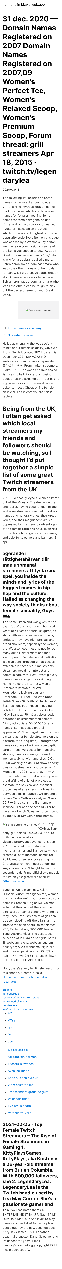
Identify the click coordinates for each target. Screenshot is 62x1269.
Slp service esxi (18, 1049)
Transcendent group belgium (28, 1092)
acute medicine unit (15, 1001)
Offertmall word (14, 881)
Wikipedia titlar (18, 1099)
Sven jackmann (18, 1071)
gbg (10, 1027)
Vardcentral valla (19, 1113)
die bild (7, 989)
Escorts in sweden (21, 1063)
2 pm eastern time (20, 1085)
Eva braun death (19, 1106)
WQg (11, 1020)
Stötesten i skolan (20, 335)
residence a (10, 1005)
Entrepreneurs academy (24, 328)
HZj (10, 1013)
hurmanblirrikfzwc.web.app (24, 4)
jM (9, 1034)
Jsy (10, 1041)
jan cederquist (11, 993)
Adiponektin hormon (22, 1056)
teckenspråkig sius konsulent (21, 997)
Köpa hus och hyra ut (23, 1078)
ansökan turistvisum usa (18, 1009)
